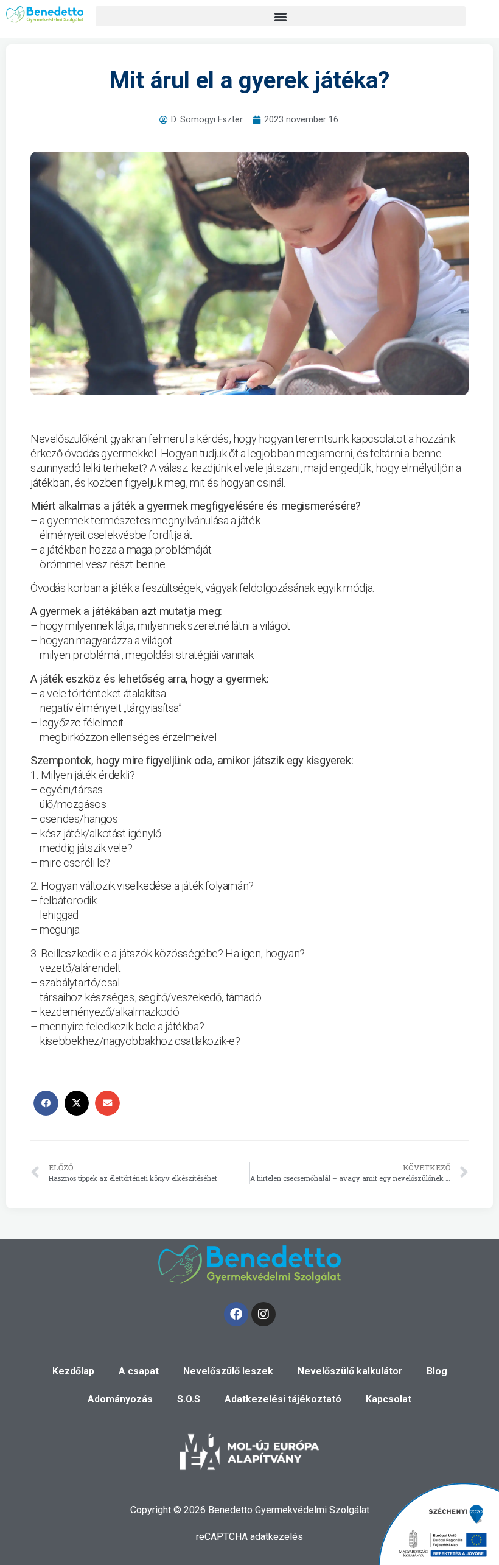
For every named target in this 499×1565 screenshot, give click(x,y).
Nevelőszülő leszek (228, 1371)
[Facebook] (236, 1314)
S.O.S (188, 1399)
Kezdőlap (73, 1371)
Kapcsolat (388, 1399)
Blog (437, 1371)
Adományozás (120, 1399)
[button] (281, 16)
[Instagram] (263, 1314)
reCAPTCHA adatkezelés (249, 1536)
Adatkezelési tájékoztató (283, 1399)
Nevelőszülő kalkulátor (350, 1371)
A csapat (139, 1371)
